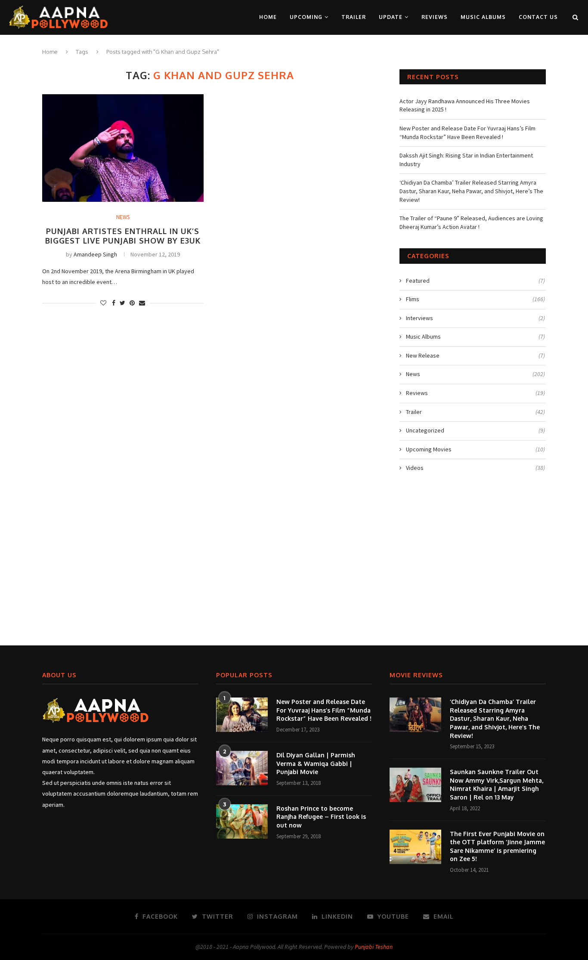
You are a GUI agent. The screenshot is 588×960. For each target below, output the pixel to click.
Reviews (434, 17)
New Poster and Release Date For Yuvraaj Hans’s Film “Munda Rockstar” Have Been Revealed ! (467, 132)
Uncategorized (475, 430)
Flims (475, 299)
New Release (475, 355)
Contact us (538, 17)
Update (390, 17)
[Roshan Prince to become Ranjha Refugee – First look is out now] (242, 821)
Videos (475, 468)
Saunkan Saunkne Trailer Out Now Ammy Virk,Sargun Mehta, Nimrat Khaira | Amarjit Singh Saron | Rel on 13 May (496, 784)
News (123, 217)
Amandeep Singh (95, 254)
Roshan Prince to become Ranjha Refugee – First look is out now (321, 817)
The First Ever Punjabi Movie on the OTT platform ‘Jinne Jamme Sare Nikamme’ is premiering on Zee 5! (497, 846)
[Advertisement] (294, 563)
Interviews (475, 318)
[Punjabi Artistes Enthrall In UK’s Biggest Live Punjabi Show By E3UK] (123, 148)
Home (268, 17)
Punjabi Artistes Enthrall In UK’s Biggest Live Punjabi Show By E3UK (123, 235)
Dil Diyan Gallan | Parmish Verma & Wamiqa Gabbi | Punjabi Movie (315, 763)
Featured (475, 280)
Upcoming (306, 17)
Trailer (353, 17)
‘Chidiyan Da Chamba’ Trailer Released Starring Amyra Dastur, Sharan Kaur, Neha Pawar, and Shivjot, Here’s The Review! (471, 191)
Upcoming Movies (475, 449)
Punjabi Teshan (374, 947)
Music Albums (483, 17)
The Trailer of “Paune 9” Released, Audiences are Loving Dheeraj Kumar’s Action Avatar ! (471, 222)
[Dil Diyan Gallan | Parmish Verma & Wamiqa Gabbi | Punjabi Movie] (242, 768)
